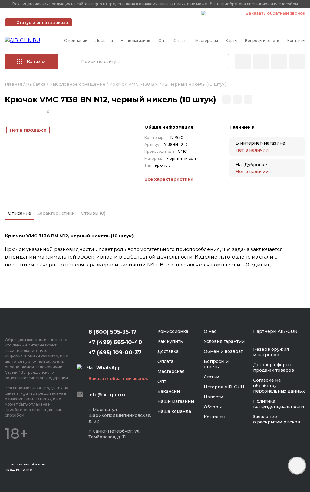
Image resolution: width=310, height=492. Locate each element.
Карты (231, 40)
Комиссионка (172, 331)
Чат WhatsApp (223, 14)
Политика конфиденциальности (278, 403)
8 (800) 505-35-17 (112, 332)
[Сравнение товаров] (261, 61)
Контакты (296, 40)
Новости (213, 397)
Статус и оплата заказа (42, 22)
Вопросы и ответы (262, 40)
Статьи (211, 377)
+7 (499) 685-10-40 (109, 13)
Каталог (37, 61)
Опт (162, 40)
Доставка (104, 40)
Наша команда (174, 411)
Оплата (180, 40)
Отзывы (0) (93, 213)
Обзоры (213, 407)
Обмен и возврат (223, 351)
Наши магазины (136, 40)
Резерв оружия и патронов (271, 351)
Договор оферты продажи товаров (273, 367)
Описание (19, 213)
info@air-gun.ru (106, 394)
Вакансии (168, 391)
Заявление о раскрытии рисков (276, 419)
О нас (210, 331)
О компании (75, 40)
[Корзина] (297, 61)
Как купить (170, 341)
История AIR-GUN (224, 387)
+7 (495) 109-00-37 (169, 13)
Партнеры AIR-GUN (275, 331)
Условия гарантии (224, 341)
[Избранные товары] (279, 61)
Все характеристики (168, 179)
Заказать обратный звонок (275, 13)
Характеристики (56, 213)
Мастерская (206, 40)
